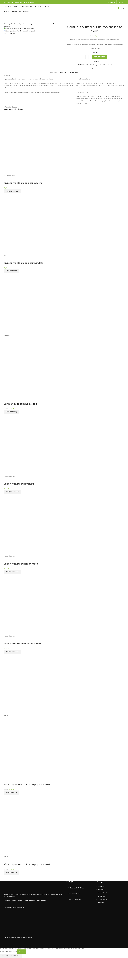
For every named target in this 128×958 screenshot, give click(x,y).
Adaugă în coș (99, 57)
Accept (21, 951)
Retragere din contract (11, 956)
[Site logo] (64, 9)
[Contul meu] (114, 9)
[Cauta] (110, 9)
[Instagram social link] (103, 2)
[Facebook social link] (101, 2)
